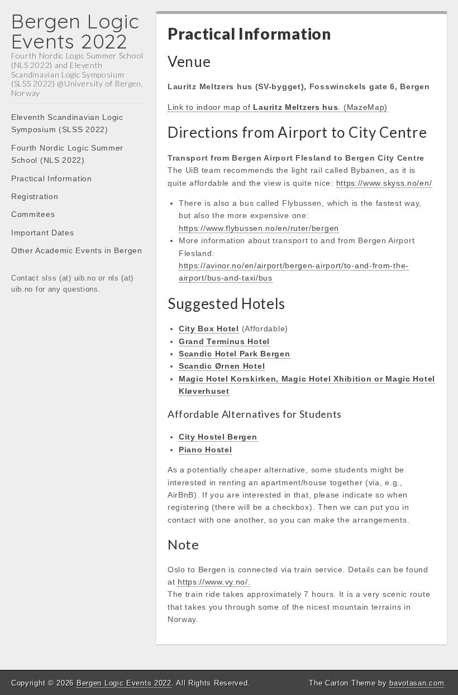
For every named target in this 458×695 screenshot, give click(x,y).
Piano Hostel (205, 449)
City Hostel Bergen (218, 436)
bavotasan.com (416, 683)
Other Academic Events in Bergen (76, 250)
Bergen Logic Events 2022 (75, 31)
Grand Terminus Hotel (224, 341)
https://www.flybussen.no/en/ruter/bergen (259, 228)
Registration (34, 196)
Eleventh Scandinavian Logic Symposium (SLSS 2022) (67, 123)
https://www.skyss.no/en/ (384, 182)
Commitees (33, 214)
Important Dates (42, 232)
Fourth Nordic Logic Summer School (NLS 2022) (67, 154)
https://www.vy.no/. (214, 581)
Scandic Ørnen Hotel (222, 365)
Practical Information (51, 178)
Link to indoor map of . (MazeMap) (278, 107)
